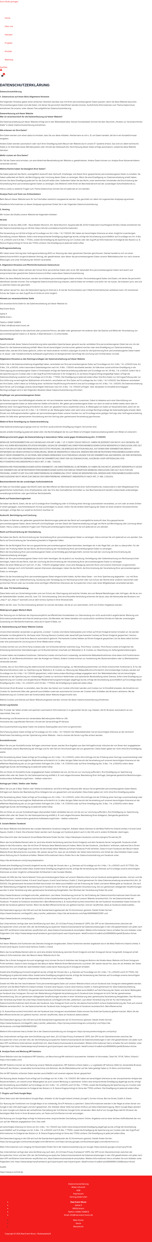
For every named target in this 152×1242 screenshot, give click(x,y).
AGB (78, 1190)
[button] (3, 67)
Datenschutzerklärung (78, 1184)
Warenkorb (78, 1226)
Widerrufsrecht (78, 1187)
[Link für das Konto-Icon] (1, 70)
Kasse (78, 1223)
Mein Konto (78, 1220)
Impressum (78, 1193)
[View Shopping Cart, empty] (2, 76)
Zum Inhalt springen (9, 1)
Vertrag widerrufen (78, 1197)
